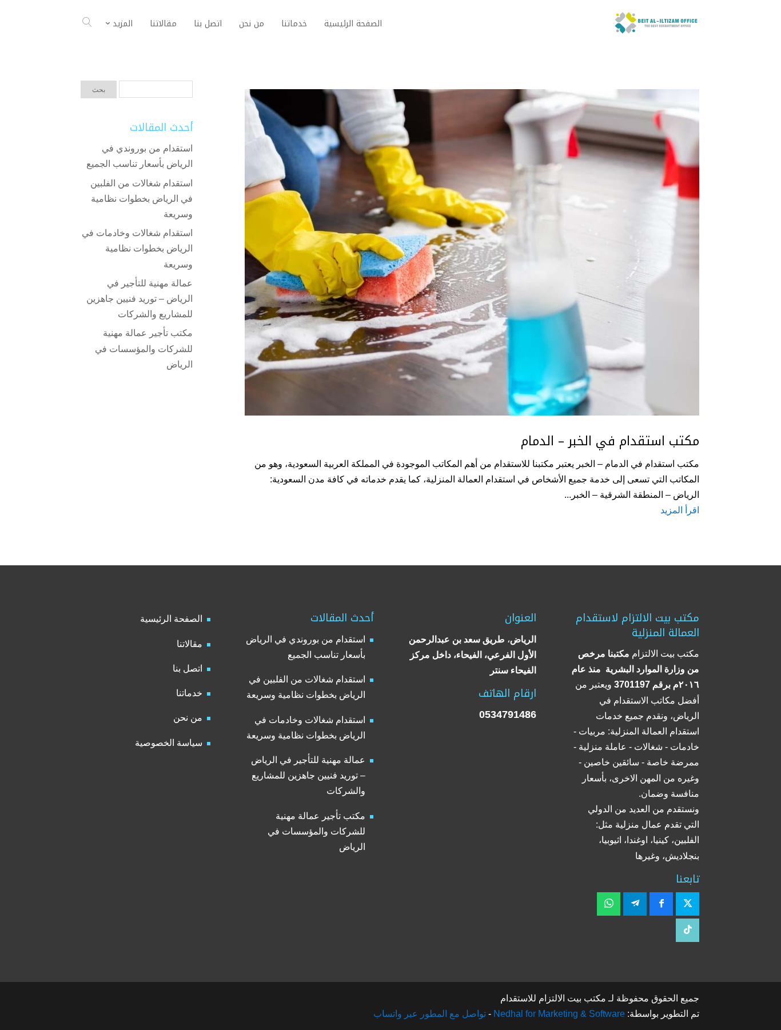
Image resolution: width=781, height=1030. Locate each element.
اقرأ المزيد (679, 510)
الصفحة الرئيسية (171, 619)
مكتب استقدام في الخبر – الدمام (610, 441)
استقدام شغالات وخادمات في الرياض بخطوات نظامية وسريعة (137, 248)
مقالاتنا (189, 644)
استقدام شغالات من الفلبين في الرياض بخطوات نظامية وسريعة (141, 198)
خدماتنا (189, 693)
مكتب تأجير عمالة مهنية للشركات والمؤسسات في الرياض (144, 348)
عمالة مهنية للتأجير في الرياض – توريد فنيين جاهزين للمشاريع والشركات (139, 298)
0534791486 (507, 714)
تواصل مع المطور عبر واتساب (429, 1014)
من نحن (187, 717)
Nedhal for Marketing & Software (558, 1014)
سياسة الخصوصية (168, 743)
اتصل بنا (187, 668)
